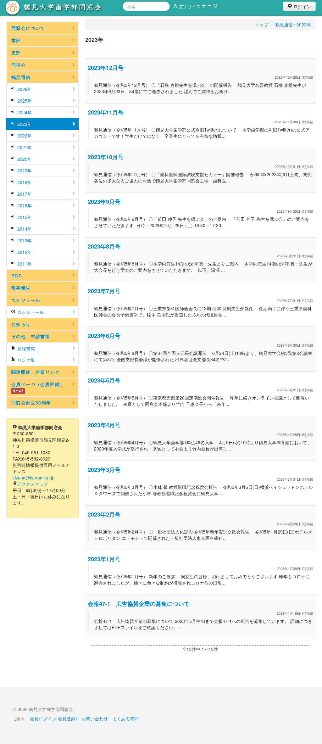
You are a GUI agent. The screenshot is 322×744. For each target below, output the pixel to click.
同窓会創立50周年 (31, 403)
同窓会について (28, 28)
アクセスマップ (32, 484)
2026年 (24, 89)
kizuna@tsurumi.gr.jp (33, 477)
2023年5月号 (104, 380)
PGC (16, 275)
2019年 (24, 170)
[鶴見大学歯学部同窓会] (61, 8)
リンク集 (25, 360)
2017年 (24, 194)
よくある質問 (125, 718)
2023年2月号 (104, 514)
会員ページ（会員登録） (37, 387)
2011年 (24, 263)
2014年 (24, 229)
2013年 (24, 240)
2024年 (24, 112)
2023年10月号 (106, 157)
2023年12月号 (106, 68)
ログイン (301, 6)
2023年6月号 (104, 336)
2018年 (24, 182)
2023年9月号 (104, 202)
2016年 (24, 205)
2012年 (24, 252)
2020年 (24, 159)
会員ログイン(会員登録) (53, 718)
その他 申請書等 (30, 336)
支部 (16, 52)
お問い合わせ (94, 718)
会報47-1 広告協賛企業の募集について (139, 604)
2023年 (24, 124)
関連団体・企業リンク (35, 372)
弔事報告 (21, 288)
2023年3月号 (104, 470)
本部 (16, 40)
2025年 (24, 101)
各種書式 (25, 348)
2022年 (24, 135)
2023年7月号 (104, 291)
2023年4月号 (104, 425)
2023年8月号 (104, 246)
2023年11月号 (106, 112)
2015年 (24, 217)
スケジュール (25, 300)
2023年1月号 (104, 559)
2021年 (24, 147)
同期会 (18, 65)
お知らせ (21, 324)
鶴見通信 (21, 77)
